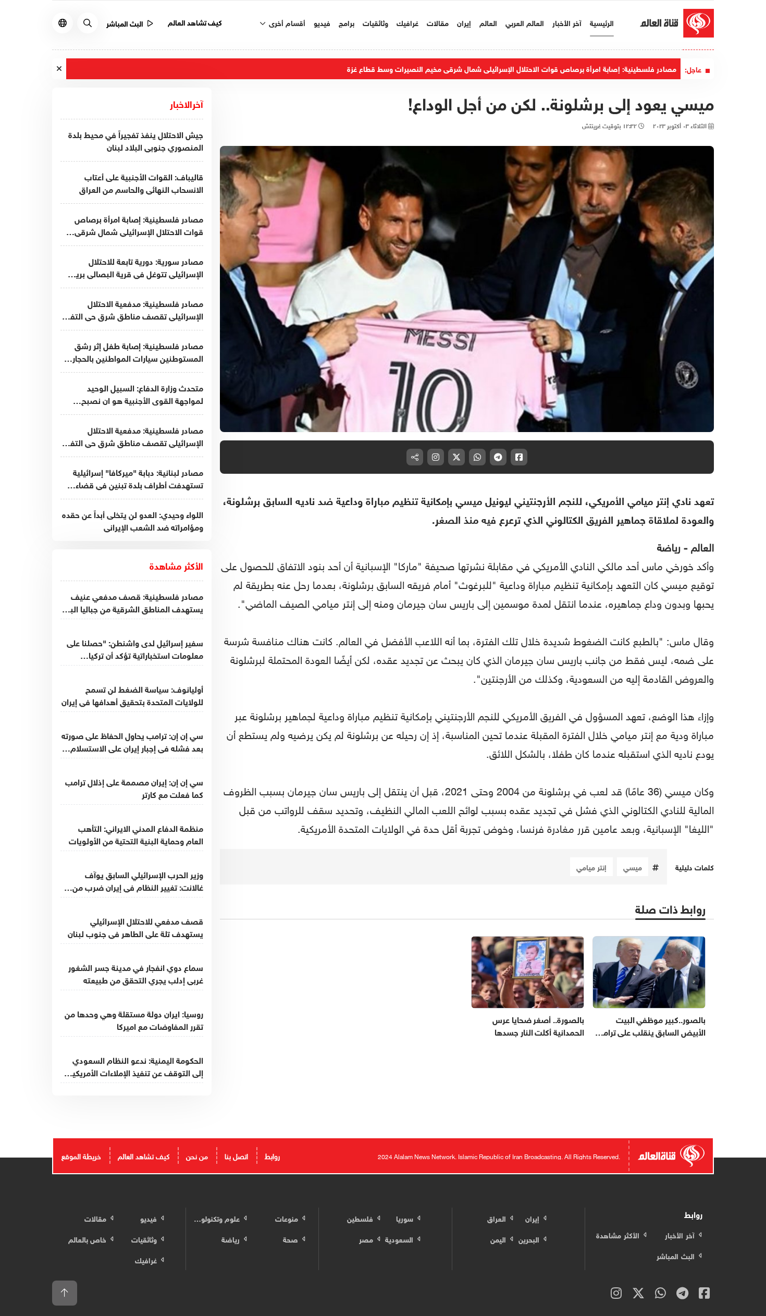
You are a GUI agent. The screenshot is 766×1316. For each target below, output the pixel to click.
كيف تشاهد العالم (195, 21)
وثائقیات (375, 22)
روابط (272, 1155)
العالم (488, 22)
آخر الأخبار (567, 22)
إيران (464, 22)
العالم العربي (524, 22)
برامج (346, 22)
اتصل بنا (236, 1155)
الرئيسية (602, 22)
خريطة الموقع (81, 1155)
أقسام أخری (286, 22)
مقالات (438, 22)
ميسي (632, 866)
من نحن (197, 1155)
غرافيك (407, 22)
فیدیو (322, 22)
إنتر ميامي (591, 866)
